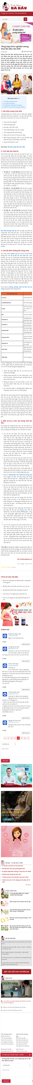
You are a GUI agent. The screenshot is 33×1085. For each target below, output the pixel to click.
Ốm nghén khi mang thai (22, 1046)
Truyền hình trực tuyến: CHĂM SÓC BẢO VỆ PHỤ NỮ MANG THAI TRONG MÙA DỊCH (15, 963)
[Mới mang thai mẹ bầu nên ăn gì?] (4, 904)
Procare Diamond (20, 13)
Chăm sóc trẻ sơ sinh (21, 1051)
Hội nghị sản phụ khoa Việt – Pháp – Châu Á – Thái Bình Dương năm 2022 (16, 948)
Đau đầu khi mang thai (22, 1042)
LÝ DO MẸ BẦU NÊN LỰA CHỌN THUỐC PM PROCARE (19, 894)
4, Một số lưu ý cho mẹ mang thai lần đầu (13, 107)
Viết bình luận (27, 51)
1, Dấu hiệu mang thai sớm (9, 101)
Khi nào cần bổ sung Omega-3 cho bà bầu (20, 918)
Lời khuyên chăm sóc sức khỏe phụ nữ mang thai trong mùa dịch (16, 958)
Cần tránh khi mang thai (7, 1044)
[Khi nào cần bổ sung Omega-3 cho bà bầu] (4, 920)
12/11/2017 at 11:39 (13, 722)
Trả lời (4, 642)
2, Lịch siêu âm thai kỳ (8, 103)
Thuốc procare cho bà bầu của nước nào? (15, 877)
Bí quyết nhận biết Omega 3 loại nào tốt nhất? (16, 871)
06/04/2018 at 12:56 (13, 648)
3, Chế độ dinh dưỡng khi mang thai (12, 105)
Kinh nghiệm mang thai (7, 1042)
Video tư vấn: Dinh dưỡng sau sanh (12, 1010)
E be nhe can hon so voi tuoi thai (12, 866)
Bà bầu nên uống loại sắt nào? (11, 874)
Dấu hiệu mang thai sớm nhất (16, 147)
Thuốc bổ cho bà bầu (6, 1040)
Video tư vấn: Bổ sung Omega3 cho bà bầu (14, 1007)
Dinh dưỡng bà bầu (16, 7)
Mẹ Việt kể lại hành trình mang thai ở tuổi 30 (15, 590)
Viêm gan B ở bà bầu (21, 1044)
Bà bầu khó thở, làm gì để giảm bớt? (13, 868)
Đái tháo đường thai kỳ (8, 230)
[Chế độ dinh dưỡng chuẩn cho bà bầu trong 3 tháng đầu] (4, 912)
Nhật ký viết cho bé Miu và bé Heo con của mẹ (16, 586)
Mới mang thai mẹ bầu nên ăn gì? (20, 901)
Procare (11, 13)
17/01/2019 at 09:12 (13, 635)
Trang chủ (4, 13)
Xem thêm (28, 884)
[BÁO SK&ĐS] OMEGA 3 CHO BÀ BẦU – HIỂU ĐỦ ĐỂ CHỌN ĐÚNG (15, 953)
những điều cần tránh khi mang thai (20, 475)
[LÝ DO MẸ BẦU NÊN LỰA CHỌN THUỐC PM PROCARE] (4, 896)
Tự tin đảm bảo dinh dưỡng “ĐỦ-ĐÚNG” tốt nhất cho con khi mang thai (16, 1002)
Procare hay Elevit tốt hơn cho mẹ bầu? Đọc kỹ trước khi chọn (16, 942)
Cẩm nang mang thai (6, 1038)
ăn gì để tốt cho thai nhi (19, 255)
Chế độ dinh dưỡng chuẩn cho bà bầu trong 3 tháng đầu (20, 910)
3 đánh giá (12, 567)
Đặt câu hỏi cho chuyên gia (16, 972)
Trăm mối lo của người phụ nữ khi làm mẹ (15, 594)
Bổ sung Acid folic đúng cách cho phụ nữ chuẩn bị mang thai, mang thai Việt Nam (20, 927)
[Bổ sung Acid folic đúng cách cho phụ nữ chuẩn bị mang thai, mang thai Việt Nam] (4, 928)
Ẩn (18, 98)
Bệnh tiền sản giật (20, 1038)
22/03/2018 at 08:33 (13, 665)
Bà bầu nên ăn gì (5, 1036)
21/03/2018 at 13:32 (13, 694)
